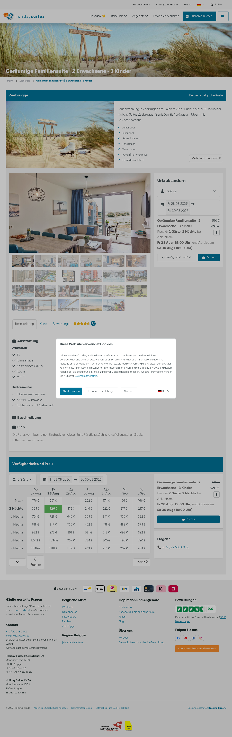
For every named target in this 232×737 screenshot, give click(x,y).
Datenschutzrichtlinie (86, 376)
